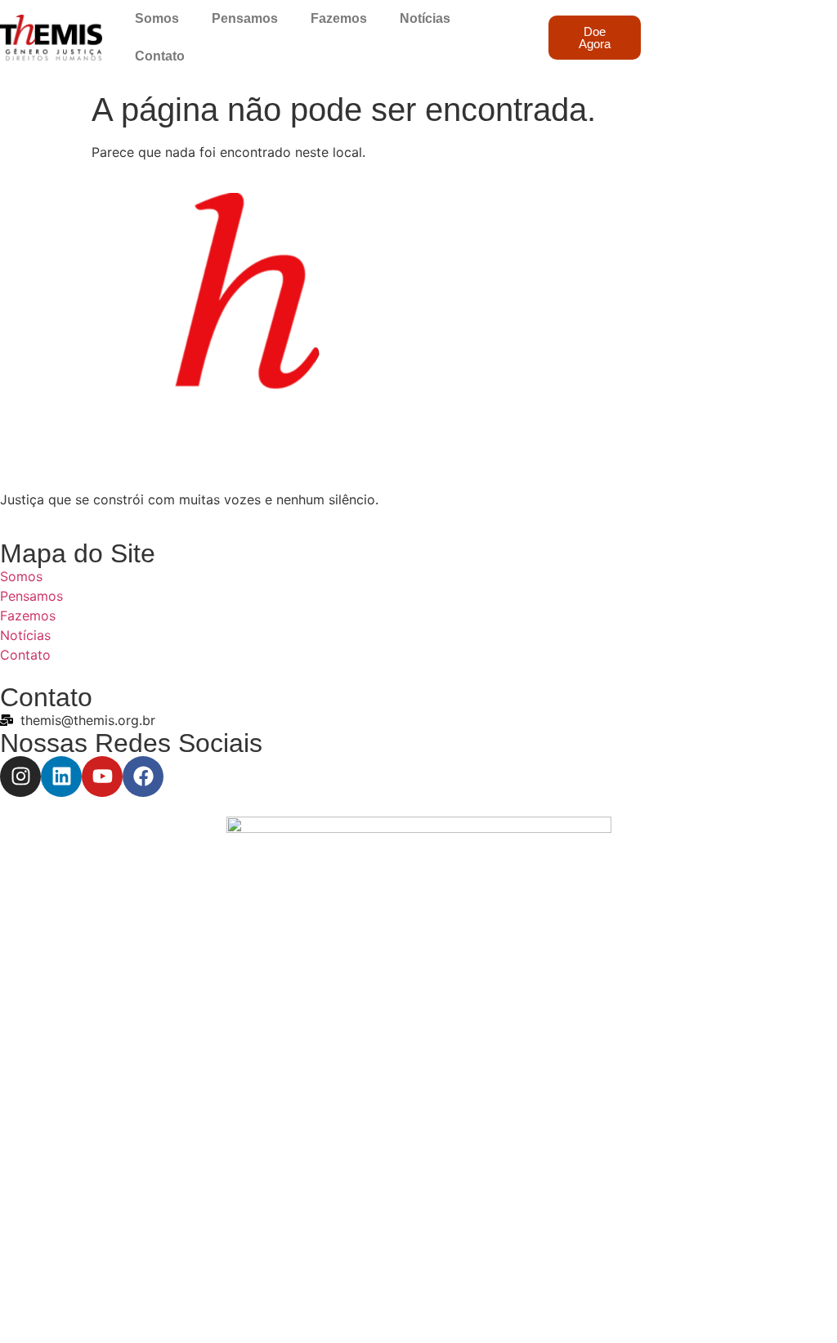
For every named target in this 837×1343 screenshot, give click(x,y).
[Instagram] (20, 776)
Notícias (425, 18)
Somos (157, 18)
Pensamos (245, 18)
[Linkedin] (61, 776)
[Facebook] (143, 776)
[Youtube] (102, 776)
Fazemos (339, 18)
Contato (160, 56)
